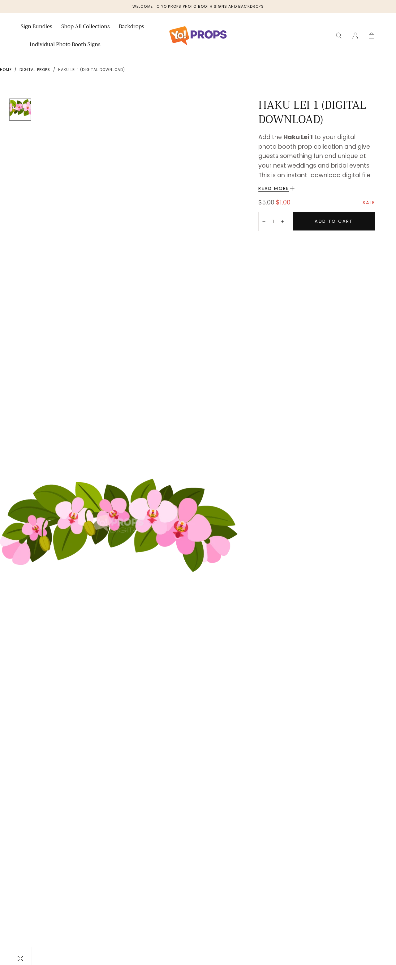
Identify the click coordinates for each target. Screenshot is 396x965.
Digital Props (34, 69)
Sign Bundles (36, 27)
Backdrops (131, 27)
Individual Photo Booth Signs (65, 45)
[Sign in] (355, 35)
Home (6, 69)
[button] (338, 35)
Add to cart (334, 221)
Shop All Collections (85, 27)
